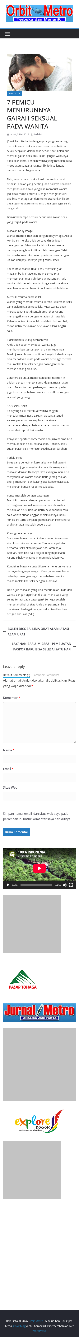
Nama (8, 750)
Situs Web (10, 787)
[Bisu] (65, 885)
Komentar (11, 698)
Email (8, 769)
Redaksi (38, 134)
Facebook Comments (46, 675)
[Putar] (8, 885)
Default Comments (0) (16, 675)
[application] (39, 868)
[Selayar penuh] (71, 885)
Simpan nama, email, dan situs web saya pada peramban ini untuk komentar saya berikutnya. (37, 816)
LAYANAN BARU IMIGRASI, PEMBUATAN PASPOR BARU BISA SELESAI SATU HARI (41, 646)
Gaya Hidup (14, 93)
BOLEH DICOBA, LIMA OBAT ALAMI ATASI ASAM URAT (38, 631)
